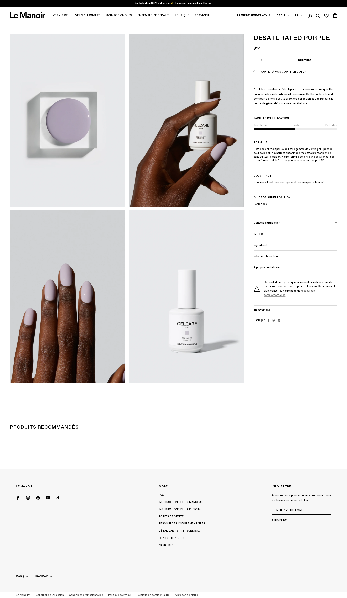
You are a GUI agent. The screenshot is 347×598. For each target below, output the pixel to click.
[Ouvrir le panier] (335, 15)
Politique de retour (119, 595)
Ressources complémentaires (182, 523)
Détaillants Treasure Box (179, 531)
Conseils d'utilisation (267, 222)
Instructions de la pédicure (180, 509)
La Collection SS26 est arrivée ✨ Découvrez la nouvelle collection (173, 3)
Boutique (182, 15)
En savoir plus (262, 310)
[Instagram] (28, 497)
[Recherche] (318, 15)
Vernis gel (61, 15)
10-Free (259, 234)
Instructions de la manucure (181, 502)
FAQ (161, 495)
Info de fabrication (266, 256)
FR (296, 15)
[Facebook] (268, 320)
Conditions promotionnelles (86, 595)
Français (41, 576)
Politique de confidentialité (153, 595)
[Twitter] (273, 320)
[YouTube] (48, 497)
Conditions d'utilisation (50, 595)
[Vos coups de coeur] (326, 15)
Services (202, 15)
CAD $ (280, 15)
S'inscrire (279, 520)
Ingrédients (261, 245)
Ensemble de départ (153, 15)
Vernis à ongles (88, 15)
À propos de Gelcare (267, 267)
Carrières (166, 545)
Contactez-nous (172, 538)
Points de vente (171, 516)
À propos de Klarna (186, 595)
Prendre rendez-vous (254, 15)
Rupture (305, 61)
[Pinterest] (279, 320)
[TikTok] (58, 497)
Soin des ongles (119, 15)
